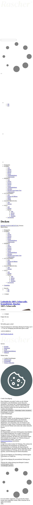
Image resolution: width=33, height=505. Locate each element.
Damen (9, 208)
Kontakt (6, 346)
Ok (2, 503)
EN (8, 105)
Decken (9, 204)
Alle (8, 168)
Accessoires (10, 217)
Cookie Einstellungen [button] (10, 358)
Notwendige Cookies (6, 416)
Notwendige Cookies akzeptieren (23, 410)
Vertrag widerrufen (9, 363)
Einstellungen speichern (7, 465)
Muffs (9, 198)
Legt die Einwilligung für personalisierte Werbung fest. (15, 459)
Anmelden (7, 285)
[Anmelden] (18, 134)
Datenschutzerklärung (10, 351)
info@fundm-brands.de (7, 334)
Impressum (7, 348)
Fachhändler (7, 361)
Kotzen (9, 183)
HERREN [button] (7, 178)
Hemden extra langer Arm (14, 190)
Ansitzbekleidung (12, 175)
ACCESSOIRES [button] (8, 193)
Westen (9, 171)
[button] (16, 38)
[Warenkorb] (18, 162)
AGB (5, 349)
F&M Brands (7, 359)
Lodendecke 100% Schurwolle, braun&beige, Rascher (14, 303)
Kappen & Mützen (12, 196)
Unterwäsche (10, 177)
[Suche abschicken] (1, 73)
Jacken (9, 169)
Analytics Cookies (5, 430)
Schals (9, 199)
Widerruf (6, 352)
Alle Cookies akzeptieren (7, 410)
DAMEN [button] (6, 166)
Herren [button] (9, 210)
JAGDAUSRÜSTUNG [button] (10, 201)
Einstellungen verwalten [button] (7, 412)
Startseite (3, 225)
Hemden (9, 189)
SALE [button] (6, 205)
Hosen (9, 174)
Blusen (9, 172)
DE (8, 104)
